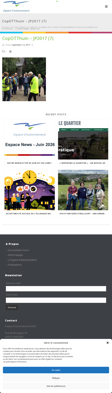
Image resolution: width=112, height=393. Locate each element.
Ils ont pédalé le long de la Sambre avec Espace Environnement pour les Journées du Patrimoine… (50, 28)
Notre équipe (15, 255)
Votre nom (12, 294)
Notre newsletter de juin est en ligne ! (29, 163)
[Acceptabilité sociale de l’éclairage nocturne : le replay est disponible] (30, 190)
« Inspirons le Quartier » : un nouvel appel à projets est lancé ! (84, 163)
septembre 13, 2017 (21, 44)
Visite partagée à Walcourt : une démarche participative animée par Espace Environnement (84, 213)
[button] (107, 342)
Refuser (56, 378)
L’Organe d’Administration (22, 260)
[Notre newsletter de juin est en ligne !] (30, 139)
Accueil (5, 27)
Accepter (56, 370)
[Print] (11, 51)
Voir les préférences (56, 386)
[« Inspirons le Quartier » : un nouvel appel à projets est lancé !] (83, 139)
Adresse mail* (13, 283)
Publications (15, 264)
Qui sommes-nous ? (19, 250)
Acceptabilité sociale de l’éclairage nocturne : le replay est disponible (30, 213)
